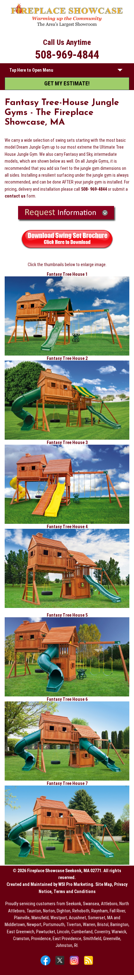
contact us (15, 196)
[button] (119, 71)
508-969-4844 (67, 54)
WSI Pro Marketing (75, 884)
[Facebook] (46, 964)
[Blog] (88, 964)
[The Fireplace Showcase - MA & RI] (67, 25)
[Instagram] (75, 964)
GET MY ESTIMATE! (67, 83)
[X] (60, 964)
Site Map (103, 884)
